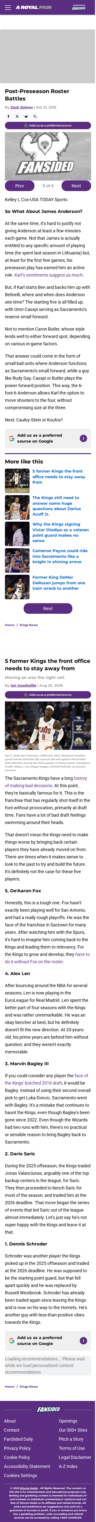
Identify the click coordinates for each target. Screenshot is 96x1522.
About (10, 1421)
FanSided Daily (18, 1439)
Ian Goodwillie (23, 685)
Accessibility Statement (27, 1466)
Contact (11, 1430)
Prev (19, 185)
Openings (68, 1421)
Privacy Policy (17, 1448)
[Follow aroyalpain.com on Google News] (83, 438)
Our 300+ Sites (73, 1430)
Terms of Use (72, 1448)
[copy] (35, 116)
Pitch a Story (71, 1439)
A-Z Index (68, 1466)
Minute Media (29, 1488)
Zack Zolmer (22, 107)
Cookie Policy (17, 1457)
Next (76, 185)
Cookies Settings (20, 1475)
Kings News (29, 625)
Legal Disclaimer (75, 1457)
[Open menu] (8, 7)
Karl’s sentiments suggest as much (49, 275)
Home (10, 625)
